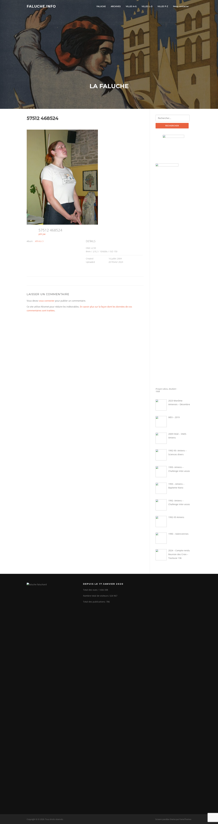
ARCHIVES (116, 6)
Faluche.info (41, 6)
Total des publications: (94, 601)
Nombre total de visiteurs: (96, 595)
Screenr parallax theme (165, 819)
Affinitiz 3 (39, 241)
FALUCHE (101, 6)
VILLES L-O (147, 6)
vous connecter (46, 300)
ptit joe (42, 234)
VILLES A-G (131, 6)
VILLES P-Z (162, 6)
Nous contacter (181, 6)
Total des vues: (90, 589)
